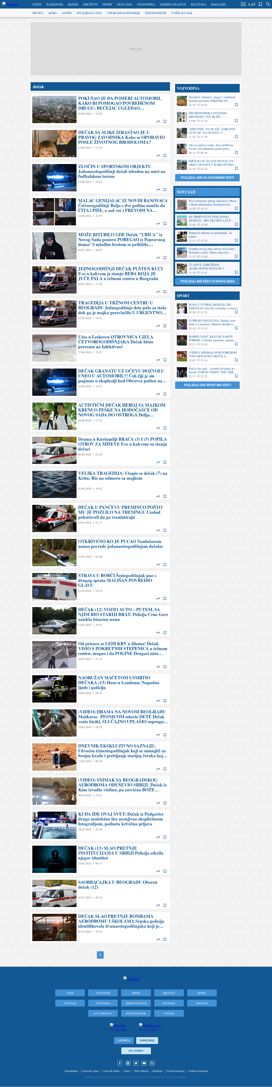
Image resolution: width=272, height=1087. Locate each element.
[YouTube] (144, 1063)
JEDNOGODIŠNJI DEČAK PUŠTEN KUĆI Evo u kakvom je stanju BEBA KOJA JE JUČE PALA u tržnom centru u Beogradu (100, 280)
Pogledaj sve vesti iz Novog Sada (207, 281)
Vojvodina (146, 4)
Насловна (136, 1050)
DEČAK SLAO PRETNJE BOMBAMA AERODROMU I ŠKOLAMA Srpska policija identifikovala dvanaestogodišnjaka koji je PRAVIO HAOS (100, 927)
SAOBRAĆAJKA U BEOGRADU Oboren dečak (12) (100, 893)
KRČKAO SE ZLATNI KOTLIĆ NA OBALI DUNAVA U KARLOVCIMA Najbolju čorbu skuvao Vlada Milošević (207, 165)
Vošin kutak (182, 13)
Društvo (90, 4)
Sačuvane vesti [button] (260, 4)
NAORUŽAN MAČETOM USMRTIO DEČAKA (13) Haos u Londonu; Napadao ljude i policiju (100, 689)
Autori (126, 1071)
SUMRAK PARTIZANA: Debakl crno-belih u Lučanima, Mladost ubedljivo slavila (207, 324)
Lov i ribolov (103, 1013)
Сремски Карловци (123, 13)
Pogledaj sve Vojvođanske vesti (207, 177)
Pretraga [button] (268, 4)
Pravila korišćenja (175, 1071)
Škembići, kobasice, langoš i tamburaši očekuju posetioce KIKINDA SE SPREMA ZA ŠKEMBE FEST (207, 101)
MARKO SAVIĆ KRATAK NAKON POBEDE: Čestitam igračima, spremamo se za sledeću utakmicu (207, 340)
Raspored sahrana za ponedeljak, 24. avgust (207, 237)
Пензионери (155, 13)
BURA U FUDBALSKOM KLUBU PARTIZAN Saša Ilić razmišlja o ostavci (207, 308)
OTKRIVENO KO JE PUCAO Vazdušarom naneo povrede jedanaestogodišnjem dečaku (100, 552)
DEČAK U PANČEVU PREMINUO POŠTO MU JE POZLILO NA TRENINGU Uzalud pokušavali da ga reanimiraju (100, 518)
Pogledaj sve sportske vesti (207, 385)
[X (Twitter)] (136, 1063)
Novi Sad (124, 4)
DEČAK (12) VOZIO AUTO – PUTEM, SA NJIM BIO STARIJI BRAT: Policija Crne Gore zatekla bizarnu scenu (100, 620)
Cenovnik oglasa (90, 1071)
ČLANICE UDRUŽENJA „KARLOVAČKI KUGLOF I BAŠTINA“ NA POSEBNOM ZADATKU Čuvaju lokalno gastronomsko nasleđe (207, 269)
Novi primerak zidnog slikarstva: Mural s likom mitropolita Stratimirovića (207, 205)
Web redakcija (141, 1071)
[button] (243, 4)
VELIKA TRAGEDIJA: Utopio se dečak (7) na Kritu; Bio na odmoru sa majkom (100, 484)
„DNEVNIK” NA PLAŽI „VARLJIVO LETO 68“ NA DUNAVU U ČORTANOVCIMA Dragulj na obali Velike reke (207, 133)
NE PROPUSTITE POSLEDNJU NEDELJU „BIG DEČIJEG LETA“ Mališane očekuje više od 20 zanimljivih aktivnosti (207, 221)
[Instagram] (127, 1063)
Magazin (218, 4)
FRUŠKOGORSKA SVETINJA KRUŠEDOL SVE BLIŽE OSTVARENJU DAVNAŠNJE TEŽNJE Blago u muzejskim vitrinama (207, 117)
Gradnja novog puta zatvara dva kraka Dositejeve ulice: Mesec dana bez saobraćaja (207, 253)
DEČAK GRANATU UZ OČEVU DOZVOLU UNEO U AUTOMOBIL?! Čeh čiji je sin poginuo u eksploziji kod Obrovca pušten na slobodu (100, 382)
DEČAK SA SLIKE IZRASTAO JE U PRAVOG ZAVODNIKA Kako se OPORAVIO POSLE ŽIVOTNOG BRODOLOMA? (100, 143)
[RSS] (152, 1063)
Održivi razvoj (173, 4)
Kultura (198, 4)
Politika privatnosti (198, 1071)
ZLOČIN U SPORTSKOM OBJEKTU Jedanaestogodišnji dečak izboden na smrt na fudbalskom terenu (100, 177)
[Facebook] (119, 1063)
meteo (37, 13)
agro (52, 13)
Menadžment (71, 1071)
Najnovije (54, 4)
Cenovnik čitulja (111, 1071)
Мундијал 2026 (89, 13)
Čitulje (169, 1013)
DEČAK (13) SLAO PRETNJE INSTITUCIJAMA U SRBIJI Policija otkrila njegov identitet (100, 859)
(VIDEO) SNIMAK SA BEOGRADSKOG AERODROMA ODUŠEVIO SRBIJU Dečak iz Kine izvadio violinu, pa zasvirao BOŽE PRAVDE (100, 791)
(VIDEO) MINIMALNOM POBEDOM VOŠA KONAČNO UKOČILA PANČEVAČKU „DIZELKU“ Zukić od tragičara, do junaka (207, 356)
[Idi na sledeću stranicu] (100, 954)
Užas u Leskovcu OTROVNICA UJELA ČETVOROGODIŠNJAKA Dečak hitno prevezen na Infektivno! (100, 348)
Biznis (73, 4)
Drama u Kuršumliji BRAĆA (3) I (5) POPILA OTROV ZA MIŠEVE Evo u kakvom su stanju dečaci (100, 450)
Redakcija (157, 1071)
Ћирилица (147, 1040)
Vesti (36, 4)
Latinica (123, 1040)
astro (67, 13)
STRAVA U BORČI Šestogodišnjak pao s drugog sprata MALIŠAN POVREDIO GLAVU (100, 586)
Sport (107, 4)
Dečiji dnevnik (136, 1013)
